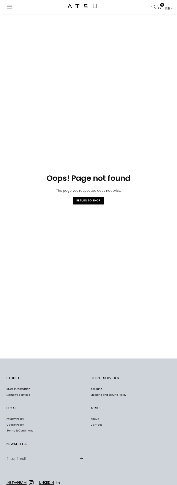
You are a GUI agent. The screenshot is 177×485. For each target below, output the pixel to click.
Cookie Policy (15, 424)
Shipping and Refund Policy (108, 395)
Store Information (18, 389)
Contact (96, 424)
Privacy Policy (15, 419)
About (95, 419)
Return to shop (88, 200)
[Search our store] (154, 6)
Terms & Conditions (19, 430)
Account (96, 389)
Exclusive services (18, 395)
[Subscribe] (81, 459)
